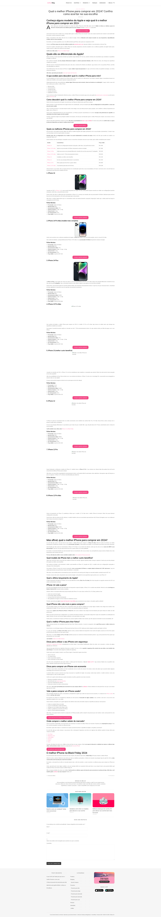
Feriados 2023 (99, 914)
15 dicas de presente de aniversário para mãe (57, 882)
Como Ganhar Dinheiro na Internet (56, 914)
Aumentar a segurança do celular (54, 644)
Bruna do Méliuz (51, 775)
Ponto (49, 740)
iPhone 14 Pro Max (51, 148)
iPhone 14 (49, 145)
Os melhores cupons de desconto (56, 749)
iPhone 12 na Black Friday (67, 428)
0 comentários (111, 775)
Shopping (76, 2)
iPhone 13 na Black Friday (63, 50)
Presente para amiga (75, 891)
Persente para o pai (75, 899)
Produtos (69, 2)
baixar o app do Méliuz (87, 120)
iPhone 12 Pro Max (51, 165)
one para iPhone (76, 745)
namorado (52, 96)
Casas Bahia (50, 737)
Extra (49, 741)
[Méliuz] (51, 2)
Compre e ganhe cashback (80, 217)
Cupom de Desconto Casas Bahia (68, 601)
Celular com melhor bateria (58, 638)
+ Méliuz (110, 2)
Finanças (94, 2)
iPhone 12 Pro (50, 162)
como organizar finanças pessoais (82, 554)
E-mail (48, 833)
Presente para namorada (76, 893)
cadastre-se (87, 27)
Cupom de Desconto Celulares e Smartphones (59, 717)
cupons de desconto (61, 681)
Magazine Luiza (51, 735)
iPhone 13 (49, 157)
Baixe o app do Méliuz (80, 125)
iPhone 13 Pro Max (51, 154)
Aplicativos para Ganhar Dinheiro (70, 914)
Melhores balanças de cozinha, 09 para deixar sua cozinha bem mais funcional (102, 810)
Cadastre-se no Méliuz (82, 30)
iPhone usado (110, 693)
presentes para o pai (78, 44)
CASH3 (104, 914)
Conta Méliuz (93, 914)
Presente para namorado (76, 896)
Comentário (49, 843)
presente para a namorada (102, 95)
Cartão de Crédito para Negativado (84, 914)
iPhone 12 (49, 159)
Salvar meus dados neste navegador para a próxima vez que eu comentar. (63, 840)
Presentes (85, 2)
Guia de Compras (74, 882)
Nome (48, 826)
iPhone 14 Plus (50, 151)
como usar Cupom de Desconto (70, 72)
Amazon (49, 738)
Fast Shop (50, 734)
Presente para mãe (75, 888)
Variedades (102, 2)
